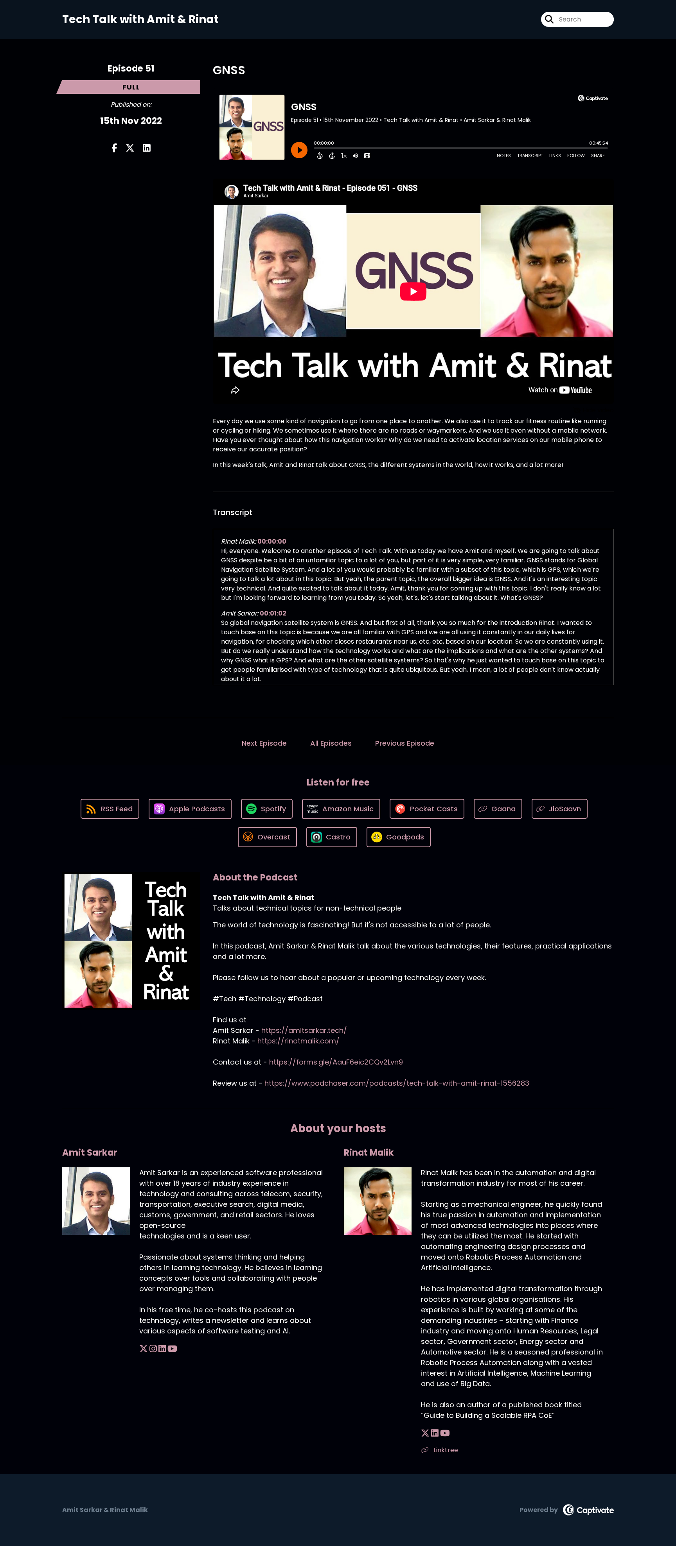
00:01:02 (273, 613)
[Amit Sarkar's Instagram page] (153, 1349)
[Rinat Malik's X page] (425, 1433)
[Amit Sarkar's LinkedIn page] (162, 1349)
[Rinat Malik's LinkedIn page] (435, 1433)
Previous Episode (404, 743)
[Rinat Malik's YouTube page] (445, 1433)
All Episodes (331, 743)
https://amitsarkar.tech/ (304, 1030)
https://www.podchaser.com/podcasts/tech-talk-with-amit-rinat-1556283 (396, 1083)
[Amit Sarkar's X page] (143, 1349)
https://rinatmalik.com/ (298, 1041)
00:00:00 (271, 541)
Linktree (445, 1450)
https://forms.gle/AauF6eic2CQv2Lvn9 (336, 1062)
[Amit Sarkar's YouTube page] (172, 1349)
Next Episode (264, 743)
